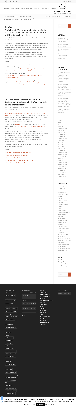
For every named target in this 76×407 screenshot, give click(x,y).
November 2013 (62, 164)
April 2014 (60, 160)
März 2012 (61, 174)
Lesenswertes (28, 37)
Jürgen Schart (11, 39)
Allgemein (61, 186)
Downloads (43, 324)
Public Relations (9, 359)
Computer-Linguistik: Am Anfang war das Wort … (63, 49)
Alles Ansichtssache (10, 293)
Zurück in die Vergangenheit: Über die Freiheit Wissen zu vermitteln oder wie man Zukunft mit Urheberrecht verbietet (26, 32)
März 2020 (61, 126)
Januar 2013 (61, 170)
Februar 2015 (61, 148)
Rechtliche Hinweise (45, 316)
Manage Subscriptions (46, 300)
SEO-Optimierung (63, 234)
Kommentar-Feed (63, 264)
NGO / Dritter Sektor (63, 228)
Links (41, 314)
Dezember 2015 (62, 138)
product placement (10, 356)
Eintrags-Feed (62, 262)
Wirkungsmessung (9, 382)
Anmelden (61, 260)
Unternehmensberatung (65, 240)
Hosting (60, 206)
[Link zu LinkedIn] (5, 1)
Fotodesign (61, 202)
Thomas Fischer (19, 124)
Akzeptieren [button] (40, 404)
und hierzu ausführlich (13, 77)
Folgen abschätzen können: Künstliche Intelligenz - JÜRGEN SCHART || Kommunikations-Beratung (64, 74)
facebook (60, 198)
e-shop (60, 196)
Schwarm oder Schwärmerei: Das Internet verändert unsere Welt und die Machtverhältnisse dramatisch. (64, 93)
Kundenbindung (62, 210)
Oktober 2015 (62, 140)
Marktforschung (62, 222)
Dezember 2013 (62, 162)
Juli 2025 (60, 122)
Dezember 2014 (62, 152)
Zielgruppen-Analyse (10, 390)
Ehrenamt (7, 308)
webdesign (61, 242)
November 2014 (62, 154)
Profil (41, 306)
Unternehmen (44, 304)
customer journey (9, 306)
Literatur (60, 216)
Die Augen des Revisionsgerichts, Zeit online (18, 152)
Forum (7, 311)
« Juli (23, 315)
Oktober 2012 (62, 172)
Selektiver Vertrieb (10, 364)
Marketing (7, 335)
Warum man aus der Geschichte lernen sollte (63, 54)
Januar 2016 (61, 136)
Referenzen (61, 232)
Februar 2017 (61, 132)
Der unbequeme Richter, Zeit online (16, 163)
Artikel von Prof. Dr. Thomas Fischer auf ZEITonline (20, 160)
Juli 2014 (60, 158)
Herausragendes (63, 204)
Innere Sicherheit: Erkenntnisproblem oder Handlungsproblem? (63, 40)
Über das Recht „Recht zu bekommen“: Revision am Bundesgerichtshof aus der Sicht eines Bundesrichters (26, 102)
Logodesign (61, 218)
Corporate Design (63, 194)
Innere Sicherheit (9, 319)
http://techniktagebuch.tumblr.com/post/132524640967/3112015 (24, 75)
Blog (23, 107)
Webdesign (14, 377)
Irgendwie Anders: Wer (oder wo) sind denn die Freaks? (64, 105)
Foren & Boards (62, 200)
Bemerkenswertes (63, 188)
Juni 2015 (60, 142)
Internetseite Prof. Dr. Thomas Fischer (17, 158)
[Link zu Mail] (16, 1)
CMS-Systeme (62, 192)
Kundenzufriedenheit (64, 212)
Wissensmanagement (64, 248)
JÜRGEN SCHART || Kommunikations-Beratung (45, 296)
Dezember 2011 (62, 176)
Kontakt (42, 318)
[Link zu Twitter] (13, 1)
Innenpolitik (14, 316)
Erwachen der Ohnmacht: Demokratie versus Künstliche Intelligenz (64, 80)
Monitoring (61, 224)
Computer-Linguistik (10, 300)
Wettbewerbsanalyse (64, 244)
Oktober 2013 (62, 166)
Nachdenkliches (36, 37)
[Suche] (33, 19)
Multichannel (8, 345)
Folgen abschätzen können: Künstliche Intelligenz (64, 45)
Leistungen (43, 308)
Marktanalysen (62, 220)
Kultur (59, 208)
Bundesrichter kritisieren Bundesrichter (17, 155)
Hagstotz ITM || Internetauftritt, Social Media (64, 59)
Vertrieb (7, 377)
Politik (41, 107)
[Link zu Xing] (10, 1)
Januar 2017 (61, 134)
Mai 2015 (60, 144)
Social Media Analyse (64, 238)
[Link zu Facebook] (8, 1)
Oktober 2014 (62, 156)
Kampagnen (8, 322)
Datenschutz (43, 292)
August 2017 (61, 130)
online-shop (8, 353)
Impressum (43, 312)
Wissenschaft (43, 37)
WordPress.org (62, 266)
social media (61, 236)
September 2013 (62, 168)
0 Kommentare (18, 37)
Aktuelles (42, 302)
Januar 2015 (61, 150)
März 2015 (61, 146)
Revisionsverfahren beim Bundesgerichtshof (32, 126)
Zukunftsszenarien (63, 250)
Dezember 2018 (62, 128)
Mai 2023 (60, 124)
